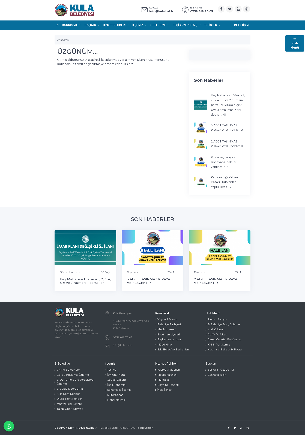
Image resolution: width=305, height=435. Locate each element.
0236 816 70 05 (122, 337)
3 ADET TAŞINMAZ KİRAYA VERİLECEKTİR (148, 281)
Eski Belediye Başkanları (173, 349)
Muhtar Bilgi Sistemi (69, 404)
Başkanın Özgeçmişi (221, 369)
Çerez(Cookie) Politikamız (224, 339)
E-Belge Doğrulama (70, 388)
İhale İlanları (164, 389)
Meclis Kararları (167, 374)
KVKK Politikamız (219, 344)
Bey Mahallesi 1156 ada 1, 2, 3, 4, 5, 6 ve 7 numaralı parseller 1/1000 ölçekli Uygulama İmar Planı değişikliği (228, 105)
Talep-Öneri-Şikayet (70, 408)
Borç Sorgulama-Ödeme (73, 374)
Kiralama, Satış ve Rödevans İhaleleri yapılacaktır (224, 162)
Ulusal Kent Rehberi (69, 398)
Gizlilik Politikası (217, 334)
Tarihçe (111, 369)
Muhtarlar (163, 379)
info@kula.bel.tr (122, 345)
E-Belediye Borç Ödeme (224, 324)
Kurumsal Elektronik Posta (225, 349)
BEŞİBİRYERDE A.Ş (185, 24)
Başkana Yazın (217, 374)
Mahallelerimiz (116, 399)
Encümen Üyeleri (168, 334)
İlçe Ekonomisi (116, 384)
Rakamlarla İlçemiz (119, 389)
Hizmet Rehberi (114, 24)
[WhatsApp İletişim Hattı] (9, 426)
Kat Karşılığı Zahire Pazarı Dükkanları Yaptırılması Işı (224, 182)
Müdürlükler (165, 344)
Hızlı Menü (295, 45)
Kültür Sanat (115, 395)
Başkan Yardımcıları (169, 339)
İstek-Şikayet (216, 329)
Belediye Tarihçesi (169, 324)
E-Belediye (158, 24)
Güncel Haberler (70, 272)
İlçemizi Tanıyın (217, 319)
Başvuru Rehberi (168, 384)
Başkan (91, 24)
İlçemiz (138, 24)
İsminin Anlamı (116, 374)
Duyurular (133, 272)
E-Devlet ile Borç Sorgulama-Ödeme (76, 381)
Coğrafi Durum (116, 379)
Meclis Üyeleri (166, 329)
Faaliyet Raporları (168, 369)
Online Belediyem (68, 369)
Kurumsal (70, 24)
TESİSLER (211, 24)
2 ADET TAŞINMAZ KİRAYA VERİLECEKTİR (215, 281)
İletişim (243, 24)
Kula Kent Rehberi (68, 393)
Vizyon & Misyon (167, 319)
